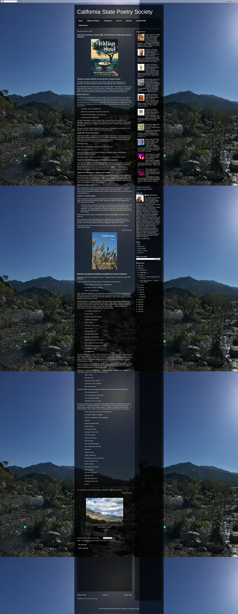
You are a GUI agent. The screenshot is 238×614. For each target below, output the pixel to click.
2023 (139, 302)
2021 (139, 307)
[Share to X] (107, 538)
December (142, 270)
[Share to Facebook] (109, 538)
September (143, 272)
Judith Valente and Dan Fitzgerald (90, 540)
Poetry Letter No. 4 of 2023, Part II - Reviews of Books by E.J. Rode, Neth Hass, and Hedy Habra (152, 156)
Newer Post (81, 595)
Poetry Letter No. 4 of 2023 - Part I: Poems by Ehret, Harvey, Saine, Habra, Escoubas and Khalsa (152, 37)
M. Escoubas (103, 540)
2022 (139, 304)
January (142, 296)
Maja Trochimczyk (151, 195)
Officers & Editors (93, 21)
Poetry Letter (111, 540)
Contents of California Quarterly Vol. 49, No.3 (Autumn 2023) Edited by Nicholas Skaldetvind (152, 112)
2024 (139, 299)
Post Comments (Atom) (91, 598)
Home (80, 21)
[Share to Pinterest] (111, 538)
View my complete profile (143, 238)
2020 (139, 309)
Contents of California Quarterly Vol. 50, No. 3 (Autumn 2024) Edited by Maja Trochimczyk (152, 97)
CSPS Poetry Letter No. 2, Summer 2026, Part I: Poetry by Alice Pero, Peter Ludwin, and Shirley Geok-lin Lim (152, 172)
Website (129, 21)
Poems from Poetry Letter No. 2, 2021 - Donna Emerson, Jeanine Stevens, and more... (152, 126)
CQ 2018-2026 (141, 21)
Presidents (108, 21)
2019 (139, 311)
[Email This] (104, 538)
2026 (139, 265)
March (141, 294)
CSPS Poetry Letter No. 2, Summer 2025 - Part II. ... (148, 281)
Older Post (128, 595)
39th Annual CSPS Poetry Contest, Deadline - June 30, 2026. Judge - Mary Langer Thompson (152, 141)
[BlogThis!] (106, 538)
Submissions (83, 25)
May (141, 289)
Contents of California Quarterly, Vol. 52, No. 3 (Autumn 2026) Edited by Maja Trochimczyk (152, 67)
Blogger (137, 608)
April (141, 292)
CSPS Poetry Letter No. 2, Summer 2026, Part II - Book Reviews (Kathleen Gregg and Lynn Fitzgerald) (152, 82)
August (142, 274)
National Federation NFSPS (145, 189)
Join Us (119, 21)
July (141, 285)
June (141, 287)
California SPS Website (144, 187)
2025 (139, 268)
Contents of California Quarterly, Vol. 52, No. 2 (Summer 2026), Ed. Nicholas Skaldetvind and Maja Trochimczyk (152, 52)
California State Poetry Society (115, 12)
